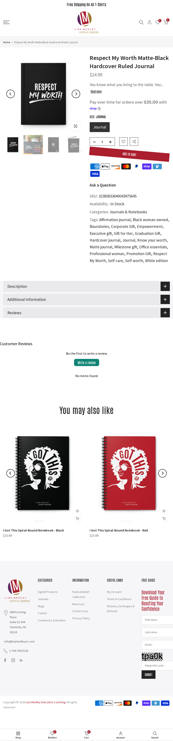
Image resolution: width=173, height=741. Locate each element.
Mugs (41, 606)
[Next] (76, 94)
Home (6, 42)
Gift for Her (123, 233)
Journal (128, 240)
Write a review (87, 362)
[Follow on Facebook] (5, 660)
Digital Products (48, 592)
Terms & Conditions (119, 599)
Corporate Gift (123, 226)
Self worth (134, 260)
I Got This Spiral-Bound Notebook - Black (33, 530)
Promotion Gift (138, 253)
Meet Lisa (78, 604)
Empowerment (150, 226)
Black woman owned (150, 219)
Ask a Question (103, 185)
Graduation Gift (147, 233)
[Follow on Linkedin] (21, 660)
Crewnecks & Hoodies (52, 620)
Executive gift (101, 233)
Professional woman (107, 253)
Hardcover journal (105, 240)
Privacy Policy (81, 618)
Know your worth (152, 240)
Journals (43, 599)
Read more (96, 91)
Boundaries (99, 226)
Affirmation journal (115, 219)
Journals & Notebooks (128, 211)
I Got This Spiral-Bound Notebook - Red (119, 530)
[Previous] (10, 94)
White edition (156, 260)
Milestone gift (125, 246)
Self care (115, 260)
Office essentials (153, 246)
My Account (114, 592)
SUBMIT (148, 674)
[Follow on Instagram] (13, 660)
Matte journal (101, 246)
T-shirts (42, 613)
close (8, 4)
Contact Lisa (80, 611)
